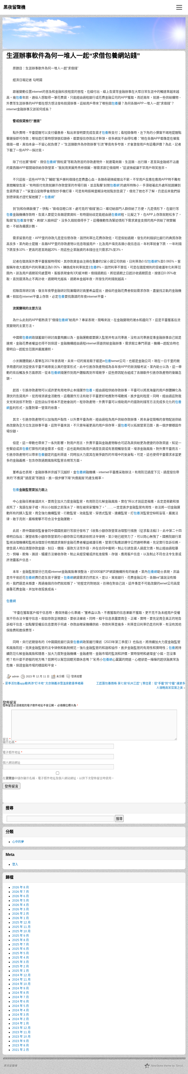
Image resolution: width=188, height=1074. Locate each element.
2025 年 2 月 (20, 966)
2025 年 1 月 (20, 971)
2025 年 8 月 (20, 940)
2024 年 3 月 (20, 1014)
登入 (15, 864)
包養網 (51, 162)
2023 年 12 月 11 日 (37, 676)
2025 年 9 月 (20, 935)
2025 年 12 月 (21, 922)
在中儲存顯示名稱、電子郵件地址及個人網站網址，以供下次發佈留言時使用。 (58, 778)
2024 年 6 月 (20, 1001)
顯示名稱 (9, 742)
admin (15, 676)
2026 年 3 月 (20, 909)
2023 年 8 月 (20, 1045)
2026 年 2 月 (20, 913)
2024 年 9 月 (20, 988)
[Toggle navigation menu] (179, 7)
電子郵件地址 (12, 752)
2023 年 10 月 (21, 1036)
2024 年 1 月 (20, 1023)
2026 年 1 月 (20, 918)
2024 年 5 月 (20, 1006)
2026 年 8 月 (20, 887)
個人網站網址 (11, 762)
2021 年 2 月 (20, 1050)
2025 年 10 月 (21, 931)
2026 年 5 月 (20, 900)
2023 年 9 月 (20, 1041)
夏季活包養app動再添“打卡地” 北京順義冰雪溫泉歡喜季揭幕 (44, 683)
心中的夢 (18, 841)
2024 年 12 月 (21, 975)
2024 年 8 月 (20, 992)
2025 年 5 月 (20, 953)
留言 (7, 739)
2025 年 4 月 (20, 957)
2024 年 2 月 (20, 1019)
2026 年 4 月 (20, 905)
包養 (19, 97)
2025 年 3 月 (20, 962)
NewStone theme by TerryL (167, 1065)
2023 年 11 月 (21, 1032)
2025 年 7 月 (20, 944)
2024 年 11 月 (21, 979)
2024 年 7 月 (20, 997)
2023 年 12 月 (21, 1028)
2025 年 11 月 (21, 927)
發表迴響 (76, 676)
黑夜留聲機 (14, 7)
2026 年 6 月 (20, 896)
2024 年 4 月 (20, 1010)
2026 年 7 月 (20, 891)
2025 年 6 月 (20, 949)
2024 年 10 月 (21, 984)
